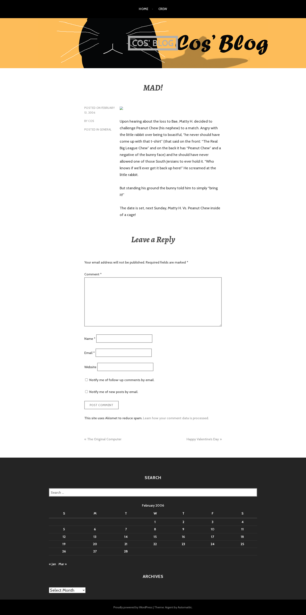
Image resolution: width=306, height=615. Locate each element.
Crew (162, 9)
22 (155, 544)
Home (143, 9)
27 (95, 551)
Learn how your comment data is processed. (176, 418)
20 (95, 544)
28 (126, 551)
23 (183, 544)
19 (64, 544)
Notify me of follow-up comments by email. (121, 380)
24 (212, 544)
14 (126, 537)
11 (242, 529)
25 (242, 544)
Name (89, 338)
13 (94, 537)
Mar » (62, 564)
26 (64, 551)
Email (89, 353)
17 (212, 537)
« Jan (52, 564)
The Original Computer (104, 439)
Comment (93, 274)
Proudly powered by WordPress (132, 607)
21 (125, 544)
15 (155, 537)
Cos (91, 121)
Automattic (185, 607)
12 (64, 537)
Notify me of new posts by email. (113, 392)
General (106, 129)
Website (90, 367)
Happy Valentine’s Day (203, 439)
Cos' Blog (153, 43)
